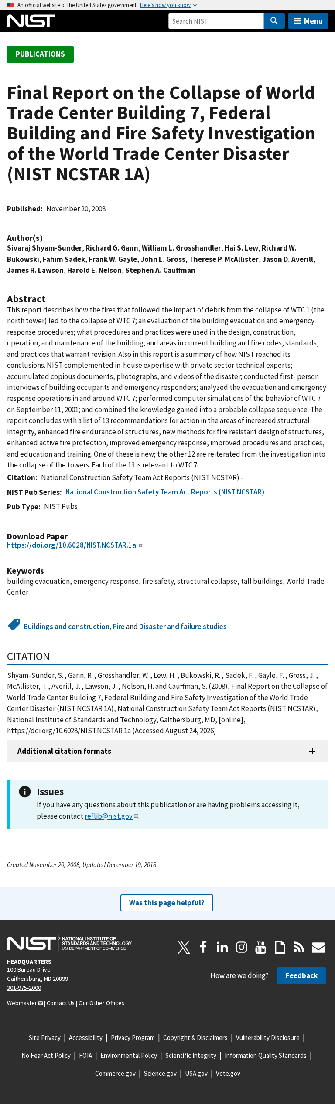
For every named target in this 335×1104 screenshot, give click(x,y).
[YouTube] (260, 947)
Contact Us (61, 1003)
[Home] (31, 21)
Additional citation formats (64, 751)
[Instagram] (241, 947)
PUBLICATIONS (40, 54)
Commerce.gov (115, 1073)
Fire (119, 626)
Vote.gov (228, 1073)
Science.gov (160, 1073)
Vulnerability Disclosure (268, 1037)
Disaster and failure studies (183, 626)
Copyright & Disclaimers (195, 1037)
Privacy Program (133, 1037)
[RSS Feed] (299, 947)
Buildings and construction (66, 626)
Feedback (302, 975)
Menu (313, 21)
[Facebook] (203, 947)
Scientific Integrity (190, 1055)
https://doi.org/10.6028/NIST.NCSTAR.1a (71, 545)
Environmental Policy (128, 1055)
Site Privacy (45, 1037)
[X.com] (184, 947)
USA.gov (196, 1073)
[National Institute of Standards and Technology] (69, 943)
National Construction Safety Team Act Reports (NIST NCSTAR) (164, 492)
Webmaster (22, 1003)
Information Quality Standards (266, 1055)
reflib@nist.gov (109, 816)
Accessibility (86, 1037)
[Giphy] (280, 947)
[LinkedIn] (222, 947)
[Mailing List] (318, 947)
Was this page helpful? (167, 903)
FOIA (85, 1055)
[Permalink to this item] (47, 238)
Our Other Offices (101, 1003)
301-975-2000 (24, 988)
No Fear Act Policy (46, 1055)
